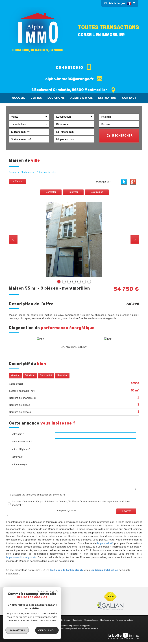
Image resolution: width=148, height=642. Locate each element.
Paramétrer (17, 630)
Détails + (29, 375)
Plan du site (77, 620)
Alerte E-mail (81, 98)
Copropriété (46, 375)
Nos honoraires (107, 620)
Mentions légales (91, 620)
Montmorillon (28, 172)
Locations (56, 98)
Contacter (51, 192)
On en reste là (45, 591)
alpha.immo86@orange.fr (69, 79)
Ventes (36, 98)
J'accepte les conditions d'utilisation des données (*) (38, 494)
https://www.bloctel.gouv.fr (21, 557)
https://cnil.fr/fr (105, 543)
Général (15, 375)
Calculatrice (97, 192)
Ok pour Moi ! (47, 630)
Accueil (18, 98)
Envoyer (126, 511)
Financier (62, 375)
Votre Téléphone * (21, 449)
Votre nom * (18, 434)
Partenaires (121, 620)
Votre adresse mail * (22, 441)
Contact (129, 98)
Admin (130, 620)
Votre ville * (17, 456)
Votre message (19, 464)
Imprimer (73, 192)
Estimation (107, 98)
